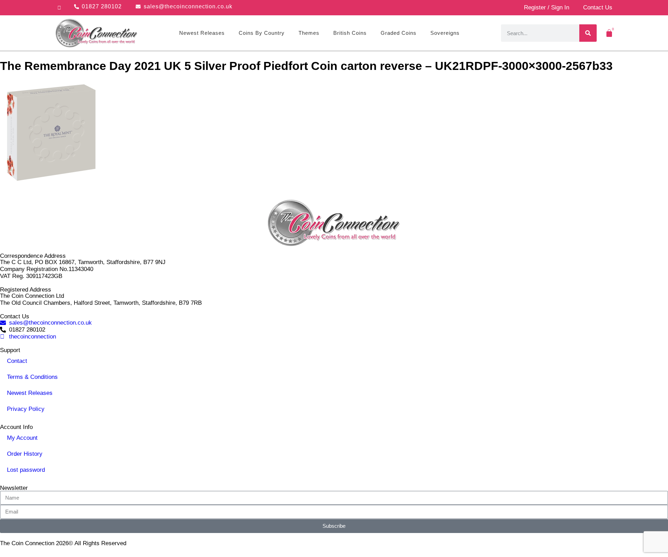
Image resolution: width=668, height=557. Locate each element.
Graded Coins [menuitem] (398, 33)
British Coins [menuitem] (350, 33)
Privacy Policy (26, 409)
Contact (17, 361)
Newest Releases (30, 393)
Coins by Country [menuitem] (262, 33)
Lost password (26, 470)
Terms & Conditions (32, 377)
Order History (24, 454)
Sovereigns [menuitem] (445, 33)
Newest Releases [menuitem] (202, 33)
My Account (22, 438)
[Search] (588, 33)
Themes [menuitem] (309, 33)
